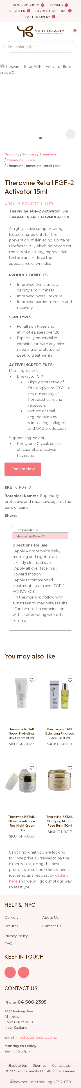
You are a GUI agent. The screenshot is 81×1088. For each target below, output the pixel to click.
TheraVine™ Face (21, 160)
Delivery (11, 917)
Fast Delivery (37, 17)
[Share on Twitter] (25, 516)
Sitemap (39, 1066)
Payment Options (50, 11)
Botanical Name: (20, 496)
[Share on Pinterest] (39, 515)
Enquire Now (23, 469)
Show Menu (7, 31)
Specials (55, 5)
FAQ (8, 943)
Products (11, 154)
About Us (50, 917)
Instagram (23, 972)
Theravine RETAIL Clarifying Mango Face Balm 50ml (59, 821)
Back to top (18, 1066)
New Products (26, 5)
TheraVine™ (49, 154)
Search (71, 46)
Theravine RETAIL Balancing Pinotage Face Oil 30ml (59, 733)
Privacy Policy (16, 936)
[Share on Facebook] (19, 515)
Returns (11, 926)
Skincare (29, 154)
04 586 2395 (32, 1002)
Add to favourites (32, 680)
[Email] (32, 516)
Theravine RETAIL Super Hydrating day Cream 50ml (21, 733)
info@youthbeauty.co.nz (36, 1037)
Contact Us (51, 926)
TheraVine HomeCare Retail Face (34, 166)
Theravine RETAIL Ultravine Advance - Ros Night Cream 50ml (21, 823)
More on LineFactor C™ (31, 536)
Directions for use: (28, 530)
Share (10, 515)
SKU (8, 487)
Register (17, 11)
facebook (10, 972)
